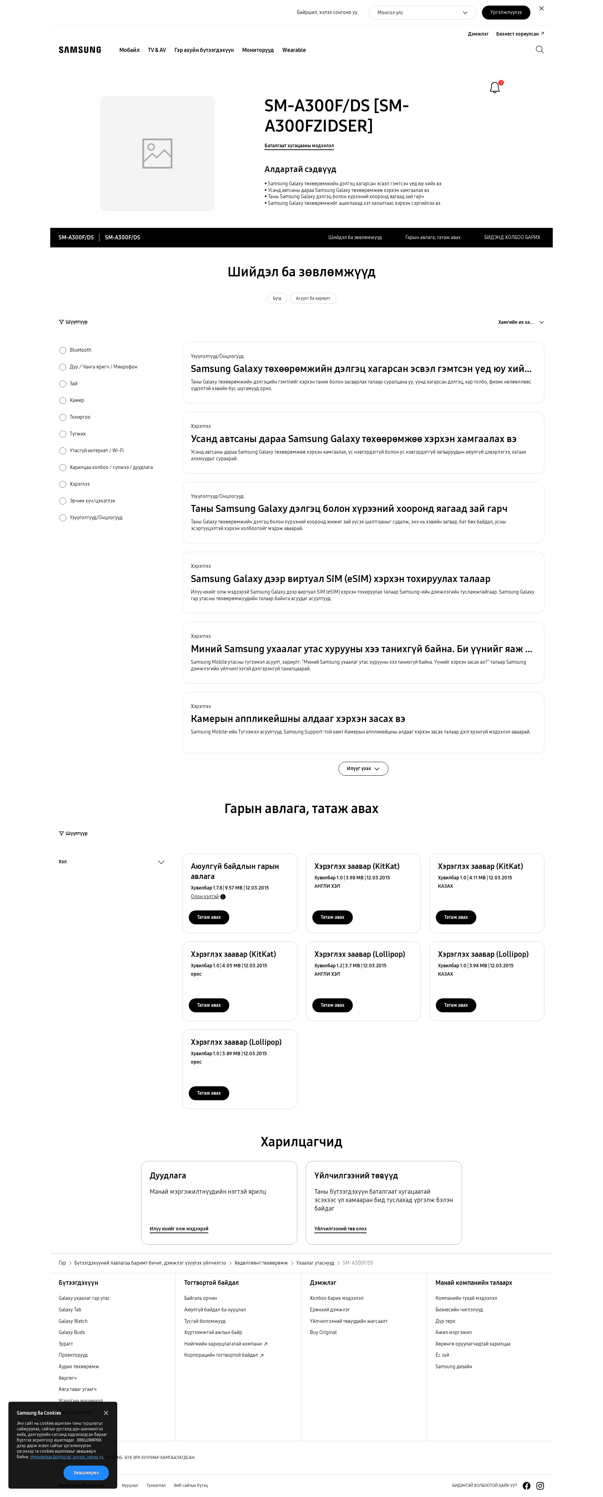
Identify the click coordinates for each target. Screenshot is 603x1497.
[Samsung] (80, 49)
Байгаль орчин (200, 1298)
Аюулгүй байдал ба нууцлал (215, 1310)
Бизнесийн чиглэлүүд (459, 1310)
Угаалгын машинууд (81, 1401)
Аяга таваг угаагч (78, 1389)
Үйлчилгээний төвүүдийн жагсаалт (349, 1321)
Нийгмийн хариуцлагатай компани (223, 1344)
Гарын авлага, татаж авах (433, 237)
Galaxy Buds (72, 1332)
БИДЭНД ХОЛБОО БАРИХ (512, 237)
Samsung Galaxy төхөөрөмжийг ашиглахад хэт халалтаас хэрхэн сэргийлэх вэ (354, 203)
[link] (495, 87)
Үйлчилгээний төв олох (340, 1229)
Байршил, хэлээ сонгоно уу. (327, 12)
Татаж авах (209, 917)
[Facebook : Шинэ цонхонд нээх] (526, 1486)
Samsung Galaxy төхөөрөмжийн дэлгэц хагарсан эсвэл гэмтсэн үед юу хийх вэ (354, 184)
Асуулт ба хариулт (313, 298)
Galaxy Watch (73, 1321)
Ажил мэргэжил (454, 1332)
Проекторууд (73, 1355)
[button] (363, 373)
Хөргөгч (68, 1378)
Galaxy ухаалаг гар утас (84, 1298)
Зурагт (66, 1344)
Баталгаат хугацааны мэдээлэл (299, 146)
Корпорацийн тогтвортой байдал (221, 1355)
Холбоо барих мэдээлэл (337, 1298)
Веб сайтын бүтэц (191, 1485)
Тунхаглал (156, 1485)
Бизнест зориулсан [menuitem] (517, 34)
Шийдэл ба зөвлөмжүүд (355, 237)
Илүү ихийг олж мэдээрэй (179, 1229)
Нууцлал (130, 1485)
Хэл (63, 862)
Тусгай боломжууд (204, 1321)
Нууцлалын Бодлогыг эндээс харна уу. (67, 1456)
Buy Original (323, 1332)
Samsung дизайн (454, 1367)
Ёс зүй (442, 1355)
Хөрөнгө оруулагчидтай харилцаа (473, 1344)
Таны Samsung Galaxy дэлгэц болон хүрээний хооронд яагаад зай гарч (346, 197)
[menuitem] (129, 50)
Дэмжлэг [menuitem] (478, 34)
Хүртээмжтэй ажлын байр (213, 1332)
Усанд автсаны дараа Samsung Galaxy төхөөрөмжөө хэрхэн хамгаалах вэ (348, 190)
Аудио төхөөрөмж (79, 1367)
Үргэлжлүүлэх (506, 12)
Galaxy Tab (70, 1310)
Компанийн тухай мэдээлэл (466, 1298)
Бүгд (277, 298)
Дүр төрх (445, 1321)
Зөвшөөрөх (86, 1473)
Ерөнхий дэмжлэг (330, 1310)
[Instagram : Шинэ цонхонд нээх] (540, 1486)
